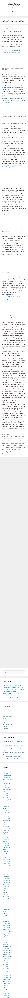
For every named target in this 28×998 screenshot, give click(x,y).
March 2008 (6, 993)
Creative (5, 712)
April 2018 (5, 814)
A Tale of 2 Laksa (8, 28)
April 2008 (5, 991)
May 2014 (5, 853)
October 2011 (6, 905)
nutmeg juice (14, 445)
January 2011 (6, 923)
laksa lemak (20, 443)
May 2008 (5, 989)
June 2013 (5, 870)
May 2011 (5, 915)
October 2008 (6, 979)
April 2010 (5, 942)
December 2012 (7, 880)
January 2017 (6, 826)
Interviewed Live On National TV (12, 685)
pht (12, 447)
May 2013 (5, 872)
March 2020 (6, 798)
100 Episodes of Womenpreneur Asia (13, 687)
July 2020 (5, 791)
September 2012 (7, 884)
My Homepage (7, 756)
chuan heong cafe (17, 438)
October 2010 (6, 929)
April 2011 (5, 917)
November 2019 (7, 804)
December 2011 (7, 901)
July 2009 (5, 960)
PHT (16, 35)
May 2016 (5, 833)
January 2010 (6, 948)
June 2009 (5, 962)
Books (4, 710)
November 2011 (7, 903)
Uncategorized (7, 728)
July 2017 (5, 822)
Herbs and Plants (7, 716)
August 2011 (6, 909)
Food (4, 714)
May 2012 (5, 892)
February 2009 (7, 971)
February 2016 (7, 837)
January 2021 (6, 787)
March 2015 (6, 843)
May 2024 (5, 771)
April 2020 (5, 796)
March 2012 (6, 897)
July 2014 (5, 851)
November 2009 (7, 952)
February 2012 (7, 899)
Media (4, 718)
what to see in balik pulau (14, 449)
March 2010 (6, 944)
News (4, 722)
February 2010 (7, 946)
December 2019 (7, 802)
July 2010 (5, 936)
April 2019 (5, 810)
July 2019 (5, 808)
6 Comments (7, 454)
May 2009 (5, 964)
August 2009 (6, 958)
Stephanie (5, 745)
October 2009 (6, 954)
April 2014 (5, 855)
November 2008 (7, 977)
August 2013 (6, 868)
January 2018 (6, 818)
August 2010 (6, 934)
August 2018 (6, 812)
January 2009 (6, 973)
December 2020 (7, 789)
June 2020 (5, 793)
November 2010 (7, 927)
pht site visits (17, 447)
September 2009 (7, 956)
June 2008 (5, 987)
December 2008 (7, 975)
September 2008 (7, 981)
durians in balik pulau (8, 441)
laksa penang (6, 445)
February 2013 (7, 876)
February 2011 (6, 921)
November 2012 (7, 882)
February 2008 (7, 995)
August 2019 (6, 806)
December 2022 (7, 777)
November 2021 (7, 783)
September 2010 (7, 932)
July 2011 (5, 911)
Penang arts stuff (7, 724)
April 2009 (5, 967)
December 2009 (7, 950)
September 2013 (7, 866)
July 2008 (5, 985)
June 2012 (5, 890)
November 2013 (7, 861)
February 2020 (7, 800)
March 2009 (6, 969)
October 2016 (6, 831)
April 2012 (5, 894)
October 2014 (6, 849)
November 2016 (7, 828)
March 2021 (6, 785)
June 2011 (5, 913)
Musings (6, 434)
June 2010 (5, 938)
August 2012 (6, 886)
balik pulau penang (18, 436)
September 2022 (7, 779)
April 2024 (5, 773)
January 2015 (6, 845)
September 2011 (7, 907)
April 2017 (5, 824)
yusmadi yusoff (6, 452)
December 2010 (7, 925)
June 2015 (5, 841)
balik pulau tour (7, 438)
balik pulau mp (8, 436)
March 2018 (6, 816)
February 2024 (7, 775)
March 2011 (6, 919)
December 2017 (7, 820)
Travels (5, 726)
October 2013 (6, 864)
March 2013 (6, 874)
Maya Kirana (14, 4)
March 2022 (6, 781)
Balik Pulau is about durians (14, 75)
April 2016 (5, 835)
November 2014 (7, 847)
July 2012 (5, 888)
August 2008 (6, 983)
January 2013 (6, 878)
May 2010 (5, 940)
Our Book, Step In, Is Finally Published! (13, 697)
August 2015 (6, 839)
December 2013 (7, 859)
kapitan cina (12, 443)
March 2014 (6, 857)
